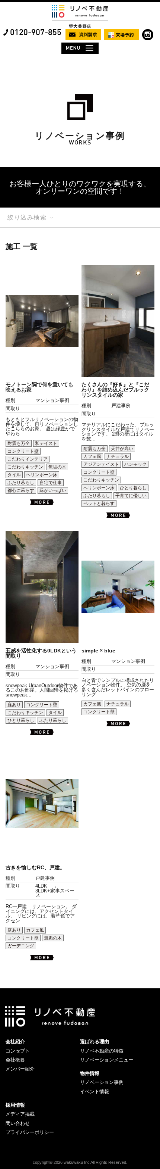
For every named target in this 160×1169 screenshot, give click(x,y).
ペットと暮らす (99, 503)
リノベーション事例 (102, 1082)
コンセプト (18, 1050)
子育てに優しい (131, 495)
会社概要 (15, 1059)
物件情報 (89, 1073)
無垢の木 (57, 467)
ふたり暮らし (20, 482)
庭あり (14, 704)
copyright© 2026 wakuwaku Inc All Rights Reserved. (80, 1162)
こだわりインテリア (27, 459)
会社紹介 (15, 1041)
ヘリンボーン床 (41, 474)
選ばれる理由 (94, 1041)
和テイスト (46, 443)
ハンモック (135, 464)
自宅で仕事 (50, 482)
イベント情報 (94, 1091)
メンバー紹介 (20, 1068)
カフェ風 (92, 456)
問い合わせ (18, 1123)
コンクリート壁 (23, 451)
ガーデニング (20, 945)
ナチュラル (117, 456)
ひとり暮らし (133, 487)
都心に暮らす (20, 490)
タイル (14, 474)
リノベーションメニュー (106, 1059)
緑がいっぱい (52, 490)
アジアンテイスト (101, 464)
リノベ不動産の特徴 (102, 1050)
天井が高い (122, 448)
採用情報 (15, 1105)
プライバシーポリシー (30, 1132)
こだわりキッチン (25, 467)
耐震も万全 (18, 443)
